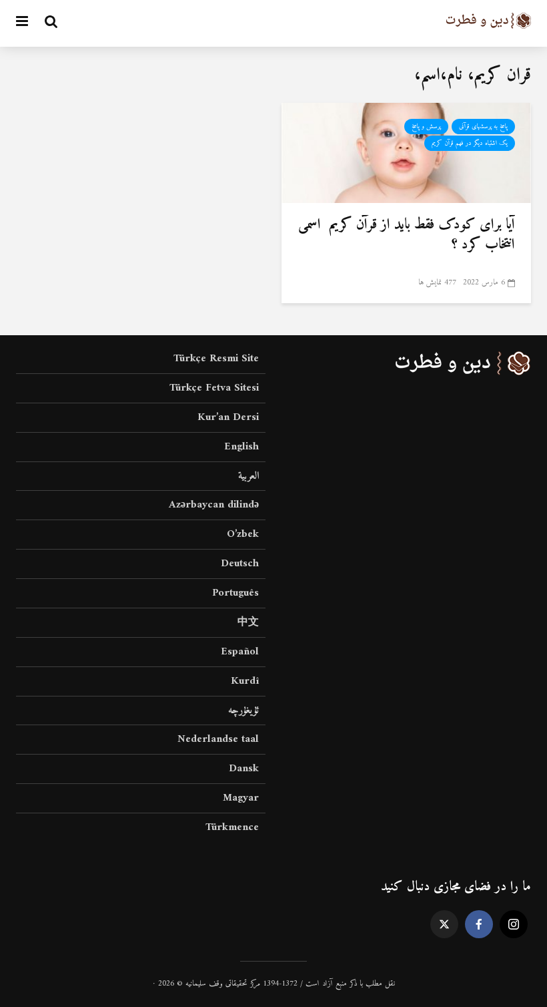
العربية (248, 476)
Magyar (241, 798)
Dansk (244, 768)
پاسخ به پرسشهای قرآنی (483, 126)
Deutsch (240, 563)
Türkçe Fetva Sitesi (214, 388)
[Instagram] (514, 924)
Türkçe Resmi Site (216, 359)
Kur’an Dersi (228, 417)
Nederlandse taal (218, 739)
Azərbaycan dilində (214, 504)
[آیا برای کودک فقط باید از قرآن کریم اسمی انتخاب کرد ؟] (406, 152)
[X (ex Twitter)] (444, 924)
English (241, 446)
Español (240, 651)
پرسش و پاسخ (426, 126)
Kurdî (245, 681)
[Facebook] (479, 924)
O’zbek (243, 534)
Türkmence (232, 827)
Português (235, 593)
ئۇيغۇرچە (243, 710)
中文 (248, 622)
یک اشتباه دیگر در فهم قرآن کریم (470, 143)
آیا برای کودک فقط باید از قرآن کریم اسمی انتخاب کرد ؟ (406, 235)
